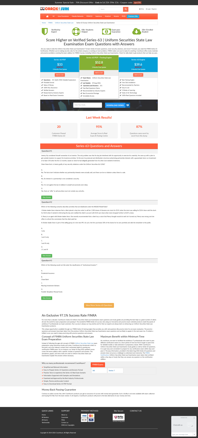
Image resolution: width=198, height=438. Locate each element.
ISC (54, 16)
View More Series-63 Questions (99, 305)
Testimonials (46, 422)
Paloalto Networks (77, 16)
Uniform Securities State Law (64, 23)
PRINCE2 (89, 16)
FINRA (50, 23)
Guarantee (64, 417)
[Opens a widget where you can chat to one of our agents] (183, 426)
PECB (123, 16)
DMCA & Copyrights (67, 425)
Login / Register (152, 9)
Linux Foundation (63, 16)
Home (44, 23)
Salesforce (98, 16)
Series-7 (112, 370)
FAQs (142, 9)
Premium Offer (133, 16)
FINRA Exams (97, 365)
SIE (94, 370)
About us (64, 415)
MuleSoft (108, 16)
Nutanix (116, 16)
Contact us (64, 422)
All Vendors (45, 417)
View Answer (47, 197)
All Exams (45, 420)
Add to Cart (60, 75)
